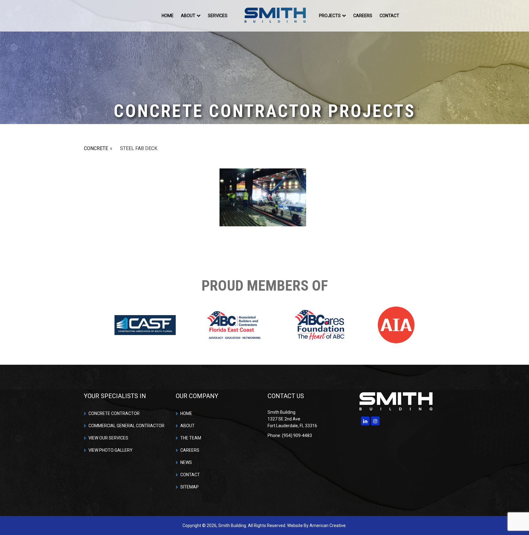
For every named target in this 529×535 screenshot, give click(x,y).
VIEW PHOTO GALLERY (110, 450)
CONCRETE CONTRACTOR (114, 413)
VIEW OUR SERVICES (108, 437)
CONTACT (190, 474)
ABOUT (187, 425)
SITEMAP (189, 486)
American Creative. (328, 525)
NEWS (186, 462)
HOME (186, 413)
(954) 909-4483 (427, 15)
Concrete (96, 148)
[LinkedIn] (365, 420)
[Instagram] (375, 420)
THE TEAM (190, 437)
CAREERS (189, 450)
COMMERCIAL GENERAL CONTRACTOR (126, 425)
